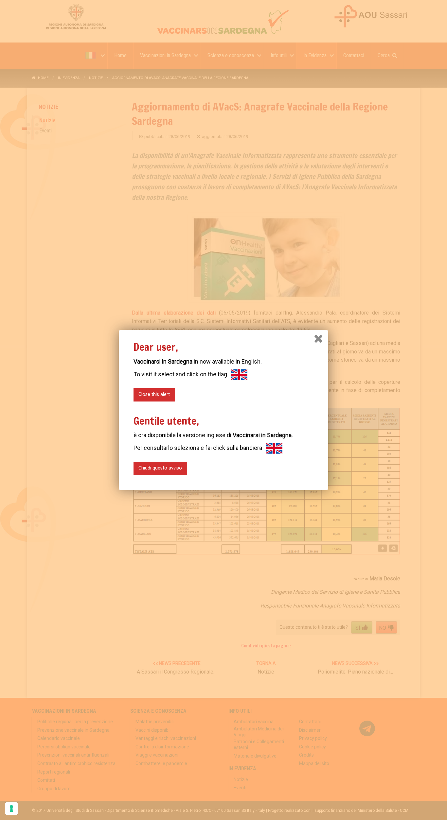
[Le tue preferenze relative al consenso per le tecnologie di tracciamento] (11, 808)
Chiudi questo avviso (160, 468)
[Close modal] (318, 339)
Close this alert (154, 394)
